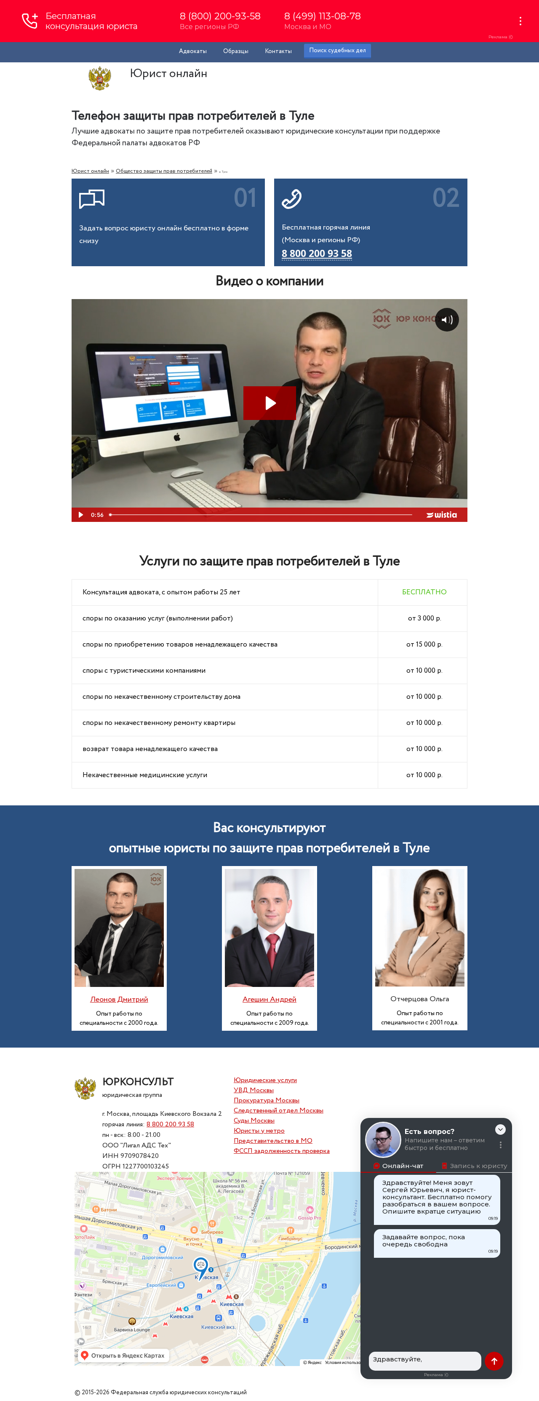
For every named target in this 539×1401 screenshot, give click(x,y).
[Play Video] (80, 515)
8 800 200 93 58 (170, 1124)
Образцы (235, 51)
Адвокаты (193, 51)
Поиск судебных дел (337, 50)
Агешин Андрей (269, 999)
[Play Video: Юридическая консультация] (269, 403)
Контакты (278, 51)
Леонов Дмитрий (119, 999)
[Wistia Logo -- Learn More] (442, 515)
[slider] (261, 515)
